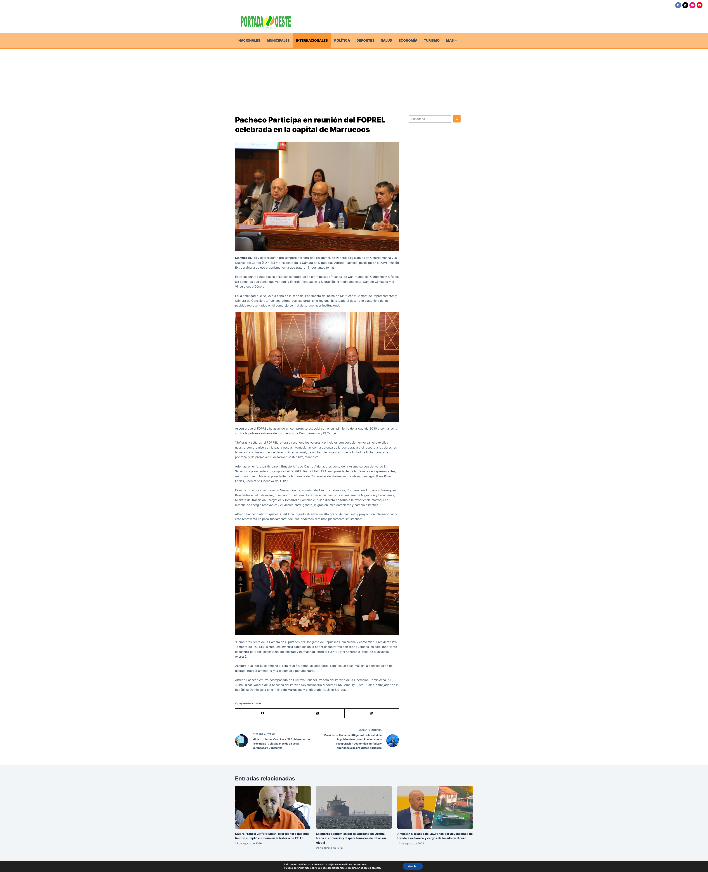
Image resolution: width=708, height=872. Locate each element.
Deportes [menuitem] (365, 40)
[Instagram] (692, 5)
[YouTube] (700, 5)
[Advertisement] (354, 76)
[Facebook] (678, 5)
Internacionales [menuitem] (312, 40)
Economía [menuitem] (408, 40)
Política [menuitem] (342, 40)
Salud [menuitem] (386, 40)
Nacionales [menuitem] (249, 40)
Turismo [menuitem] (432, 40)
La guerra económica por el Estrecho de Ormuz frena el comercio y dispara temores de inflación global (351, 838)
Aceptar (412, 866)
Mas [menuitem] (450, 40)
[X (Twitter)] (685, 5)
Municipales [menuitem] (278, 40)
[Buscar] (457, 118)
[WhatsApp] (372, 713)
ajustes (376, 868)
